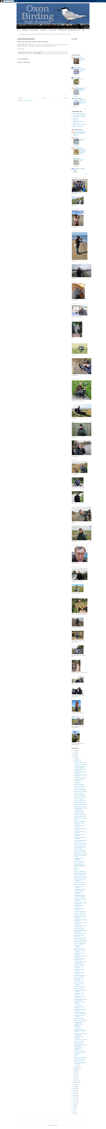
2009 (74, 1106)
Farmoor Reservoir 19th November (79, 887)
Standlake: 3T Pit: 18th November (78, 906)
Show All (85, 108)
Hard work (82, 79)
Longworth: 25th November (79, 800)
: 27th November (77, 782)
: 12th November (77, 1004)
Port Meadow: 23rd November (80, 845)
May (75, 1075)
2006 (74, 1112)
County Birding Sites (62, 30)
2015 (74, 1095)
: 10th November (77, 1027)
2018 (74, 1090)
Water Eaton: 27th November (80, 789)
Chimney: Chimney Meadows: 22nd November (80, 847)
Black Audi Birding (77, 57)
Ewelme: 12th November (79, 988)
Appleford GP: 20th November (80, 877)
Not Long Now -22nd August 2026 (82, 59)
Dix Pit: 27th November (79, 784)
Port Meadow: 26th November (80, 814)
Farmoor (76, 1055)
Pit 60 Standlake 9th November (80, 1039)
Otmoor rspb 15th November (80, 943)
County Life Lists (52, 30)
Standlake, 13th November (79, 975)
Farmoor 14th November (79, 964)
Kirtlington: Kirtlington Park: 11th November (79, 1023)
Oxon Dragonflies (77, 67)
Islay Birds (75, 137)
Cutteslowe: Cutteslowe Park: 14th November (80, 962)
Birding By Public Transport (74, 30)
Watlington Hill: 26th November (80, 804)
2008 (74, 1108)
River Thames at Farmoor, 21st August (83, 70)
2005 (74, 1113)
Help (83, 30)
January (76, 1082)
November (76, 761)
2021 (74, 1084)
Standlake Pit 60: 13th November (78, 967)
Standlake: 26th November (79, 806)
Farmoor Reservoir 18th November (79, 909)
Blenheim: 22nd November (79, 861)
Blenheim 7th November (79, 1050)
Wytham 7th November (79, 1061)
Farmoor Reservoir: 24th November (79, 835)
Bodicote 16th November (79, 928)
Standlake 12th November (79, 986)
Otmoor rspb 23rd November (80, 843)
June (75, 1073)
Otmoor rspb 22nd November (80, 851)
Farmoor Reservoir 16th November (79, 936)
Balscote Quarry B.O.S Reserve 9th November (80, 1034)
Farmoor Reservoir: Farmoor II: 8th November (80, 1045)
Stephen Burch (76, 123)
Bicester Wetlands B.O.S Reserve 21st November (79, 865)
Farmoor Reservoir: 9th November (79, 1037)
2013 (74, 1099)
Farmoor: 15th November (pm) (80, 940)
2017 (74, 1092)
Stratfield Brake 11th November (80, 1020)
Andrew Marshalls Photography (79, 115)
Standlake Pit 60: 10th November (78, 1025)
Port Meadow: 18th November (80, 911)
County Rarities (43, 30)
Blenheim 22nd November (79, 850)
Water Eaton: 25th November (80, 816)
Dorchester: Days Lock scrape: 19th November (80, 903)
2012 (74, 1101)
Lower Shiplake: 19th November (78, 893)
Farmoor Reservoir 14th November (79, 954)
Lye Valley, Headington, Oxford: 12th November (80, 1000)
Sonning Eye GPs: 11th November (79, 1016)
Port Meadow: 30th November (80, 762)
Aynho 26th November (78, 810)
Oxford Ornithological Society (79, 116)
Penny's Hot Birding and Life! (79, 132)
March (75, 1079)
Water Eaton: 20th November (80, 876)
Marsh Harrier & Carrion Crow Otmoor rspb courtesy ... (80, 767)
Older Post (66, 98)
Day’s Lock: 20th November (80, 882)
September (76, 1068)
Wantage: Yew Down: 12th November (79, 1002)
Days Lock (76, 869)
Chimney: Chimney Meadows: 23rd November (80, 841)
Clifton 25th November (78, 798)
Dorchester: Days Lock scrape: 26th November (80, 808)
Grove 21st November (78, 863)
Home (19, 30)
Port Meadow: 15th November (80, 941)
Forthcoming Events (34, 30)
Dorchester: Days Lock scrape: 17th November (80, 926)
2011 (74, 1103)
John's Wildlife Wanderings (79, 88)
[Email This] (34, 53)
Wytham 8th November (79, 1043)
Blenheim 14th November (79, 948)
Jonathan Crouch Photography (79, 124)
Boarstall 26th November (79, 788)
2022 (74, 757)
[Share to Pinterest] (40, 53)
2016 (74, 1093)
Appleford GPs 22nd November (80, 853)
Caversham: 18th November (80, 913)
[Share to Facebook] (38, 53)
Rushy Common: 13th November (78, 979)
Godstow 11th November (79, 1018)
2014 (74, 1097)
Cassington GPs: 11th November (78, 946)
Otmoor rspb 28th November (80, 777)
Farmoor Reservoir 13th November (79, 970)
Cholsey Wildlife (76, 77)
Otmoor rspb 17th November (80, 915)
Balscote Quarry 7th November (80, 1057)
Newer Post (20, 98)
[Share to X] (37, 53)
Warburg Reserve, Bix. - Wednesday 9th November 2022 (80, 1030)
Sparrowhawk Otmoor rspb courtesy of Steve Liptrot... (80, 896)
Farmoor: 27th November (79, 793)
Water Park (75, 171)
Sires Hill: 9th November (79, 1041)
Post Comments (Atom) (28, 100)
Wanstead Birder (77, 158)
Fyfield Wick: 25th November (80, 802)
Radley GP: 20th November (80, 871)
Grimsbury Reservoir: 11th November (79, 997)
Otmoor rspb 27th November (80, 786)
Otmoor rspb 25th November (80, 821)
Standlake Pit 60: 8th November (78, 1048)
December (76, 759)
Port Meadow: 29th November (80, 764)
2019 (74, 1088)
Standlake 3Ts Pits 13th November (79, 973)
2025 (74, 752)
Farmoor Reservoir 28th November (79, 780)
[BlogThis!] (36, 53)
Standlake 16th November (79, 933)
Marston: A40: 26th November (80, 797)
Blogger (55, 1125)
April (75, 1077)
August (75, 1069)
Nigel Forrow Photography (78, 121)
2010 (74, 1104)
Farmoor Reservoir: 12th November (79, 994)
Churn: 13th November (79, 977)
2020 (74, 1086)
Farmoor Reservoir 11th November (79, 1007)
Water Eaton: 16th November (80, 938)
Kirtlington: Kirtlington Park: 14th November (79, 959)
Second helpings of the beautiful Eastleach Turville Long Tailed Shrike (83, 151)
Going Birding (25, 30)
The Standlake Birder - (78, 148)
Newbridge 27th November (79, 795)
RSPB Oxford (75, 118)
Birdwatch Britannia (77, 98)
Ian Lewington (76, 119)
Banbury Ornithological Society (79, 113)
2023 (74, 755)
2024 (74, 754)
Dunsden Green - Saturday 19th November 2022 (79, 890)
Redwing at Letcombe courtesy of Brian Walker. (80, 931)
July (75, 1071)
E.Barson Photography (77, 126)
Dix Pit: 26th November (79, 812)
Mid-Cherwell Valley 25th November (79, 826)
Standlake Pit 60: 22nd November (78, 859)
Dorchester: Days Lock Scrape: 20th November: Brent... (80, 874)
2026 (74, 750)
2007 (74, 1110)
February (76, 1080)
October (76, 1066)
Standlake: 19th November (79, 884)
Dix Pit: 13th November (79, 981)
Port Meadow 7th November (80, 1059)
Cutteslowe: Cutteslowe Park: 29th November (80, 770)
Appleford (76, 867)
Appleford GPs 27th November (80, 791)
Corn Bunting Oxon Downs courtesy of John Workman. (80, 1013)
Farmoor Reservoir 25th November (79, 823)
